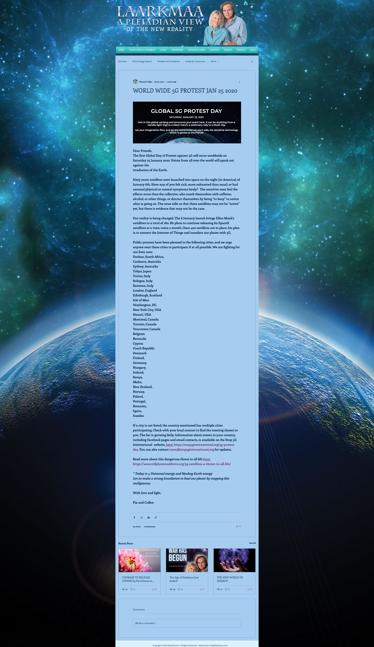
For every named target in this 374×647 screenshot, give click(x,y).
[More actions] (239, 81)
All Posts (122, 61)
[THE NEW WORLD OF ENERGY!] (234, 560)
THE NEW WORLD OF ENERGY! (230, 579)
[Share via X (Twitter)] (141, 517)
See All (252, 543)
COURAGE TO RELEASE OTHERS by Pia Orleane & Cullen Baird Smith (137, 579)
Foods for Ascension (195, 61)
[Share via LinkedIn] (148, 517)
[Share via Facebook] (134, 517)
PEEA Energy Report (142, 61)
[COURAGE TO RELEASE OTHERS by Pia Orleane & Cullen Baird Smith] (140, 560)
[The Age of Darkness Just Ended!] (187, 560)
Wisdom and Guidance (168, 61)
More (213, 61)
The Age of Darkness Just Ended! (184, 579)
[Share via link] (155, 517)
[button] (253, 13)
